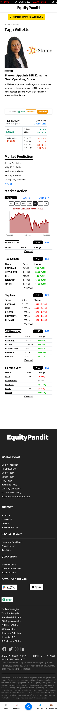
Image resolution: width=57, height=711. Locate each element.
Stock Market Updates (12, 617)
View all (8, 184)
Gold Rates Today (10, 625)
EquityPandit (28, 8)
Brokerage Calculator (11, 633)
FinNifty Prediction (13, 175)
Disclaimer (6, 550)
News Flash (31, 112)
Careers (5, 523)
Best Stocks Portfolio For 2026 (16, 496)
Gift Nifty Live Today (11, 488)
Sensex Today (8, 477)
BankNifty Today (9, 484)
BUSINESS (8, 71)
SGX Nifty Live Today (11, 492)
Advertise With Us (10, 527)
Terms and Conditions (12, 542)
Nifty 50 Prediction (13, 167)
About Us (6, 515)
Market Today (8, 473)
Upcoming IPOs (9, 637)
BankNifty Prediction (14, 171)
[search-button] (28, 706)
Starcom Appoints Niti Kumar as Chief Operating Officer (26, 77)
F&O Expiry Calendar (11, 621)
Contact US (7, 519)
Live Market (42, 112)
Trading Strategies (10, 609)
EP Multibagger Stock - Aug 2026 (26, 17)
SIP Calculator (8, 629)
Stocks (5, 656)
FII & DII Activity (9, 469)
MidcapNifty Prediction (15, 179)
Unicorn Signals (9, 564)
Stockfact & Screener (11, 568)
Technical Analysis (10, 613)
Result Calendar (9, 572)
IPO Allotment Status (11, 641)
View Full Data (40, 124)
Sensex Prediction (13, 163)
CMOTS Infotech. (23, 669)
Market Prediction (10, 465)
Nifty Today (7, 481)
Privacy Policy (8, 546)
